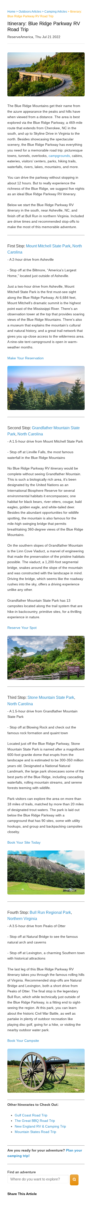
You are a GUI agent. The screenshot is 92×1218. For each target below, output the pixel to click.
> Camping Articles (54, 11)
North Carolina (30, 434)
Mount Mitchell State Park (48, 246)
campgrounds (59, 156)
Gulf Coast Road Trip (31, 1115)
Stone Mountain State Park (50, 697)
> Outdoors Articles (28, 11)
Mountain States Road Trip (35, 1132)
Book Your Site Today (23, 842)
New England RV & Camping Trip (40, 1126)
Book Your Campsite (23, 1041)
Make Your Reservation (25, 358)
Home (11, 11)
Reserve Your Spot (22, 628)
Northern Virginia (22, 919)
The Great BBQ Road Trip (35, 1121)
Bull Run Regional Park (50, 912)
